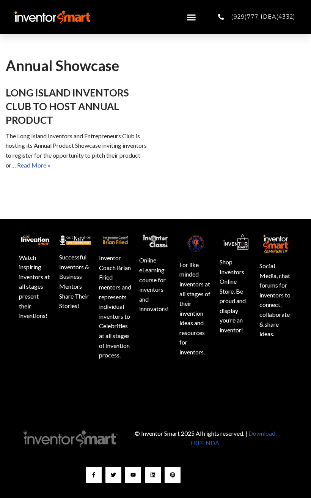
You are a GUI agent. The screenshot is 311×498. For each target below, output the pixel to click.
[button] (191, 17)
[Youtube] (133, 475)
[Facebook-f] (94, 475)
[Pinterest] (173, 475)
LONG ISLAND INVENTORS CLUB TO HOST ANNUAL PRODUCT (67, 106)
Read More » (33, 165)
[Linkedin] (153, 475)
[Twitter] (113, 475)
